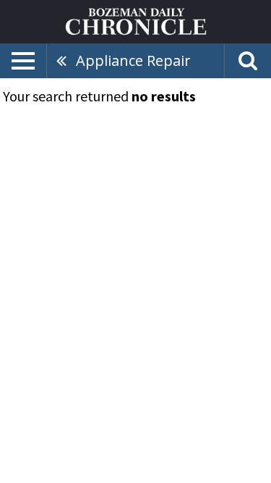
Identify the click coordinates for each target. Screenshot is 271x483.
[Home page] (136, 20)
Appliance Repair (133, 60)
